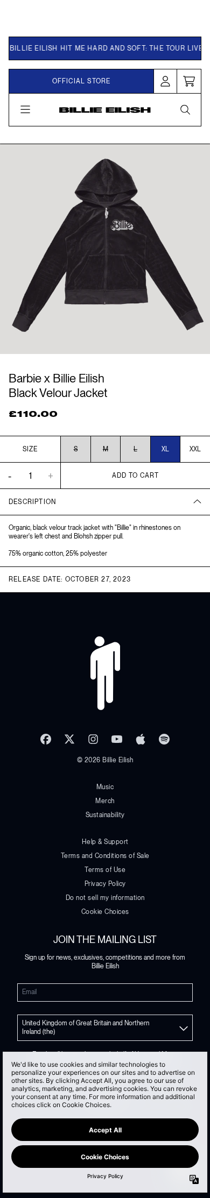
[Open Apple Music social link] (140, 739)
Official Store (81, 81)
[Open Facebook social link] (46, 739)
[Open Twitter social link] (69, 739)
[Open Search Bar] (184, 109)
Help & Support (105, 842)
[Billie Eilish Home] (105, 110)
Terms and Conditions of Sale (105, 856)
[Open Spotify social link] (164, 739)
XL (165, 449)
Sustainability (105, 815)
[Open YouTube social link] (117, 739)
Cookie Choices (105, 912)
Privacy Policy (105, 884)
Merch (105, 801)
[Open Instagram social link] (93, 739)
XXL (195, 449)
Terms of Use (105, 870)
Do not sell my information (105, 898)
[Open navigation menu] (25, 110)
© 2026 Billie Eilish (105, 760)
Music (105, 787)
